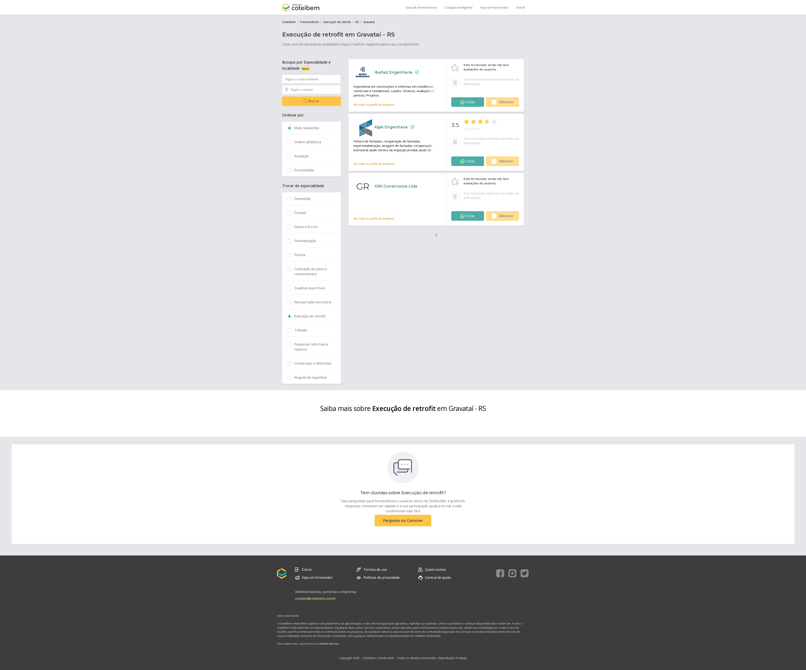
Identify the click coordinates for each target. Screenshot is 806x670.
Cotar (470, 102)
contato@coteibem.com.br (315, 598)
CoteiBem (289, 22)
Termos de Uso (329, 643)
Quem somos (435, 569)
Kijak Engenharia (391, 127)
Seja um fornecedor (317, 577)
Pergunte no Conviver (403, 520)
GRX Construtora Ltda (395, 186)
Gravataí (369, 22)
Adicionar (506, 102)
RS (357, 22)
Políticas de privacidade (381, 577)
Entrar (307, 569)
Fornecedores (309, 22)
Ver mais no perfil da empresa (373, 105)
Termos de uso (375, 569)
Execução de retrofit (337, 22)
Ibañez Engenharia (393, 72)
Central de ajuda (438, 577)
